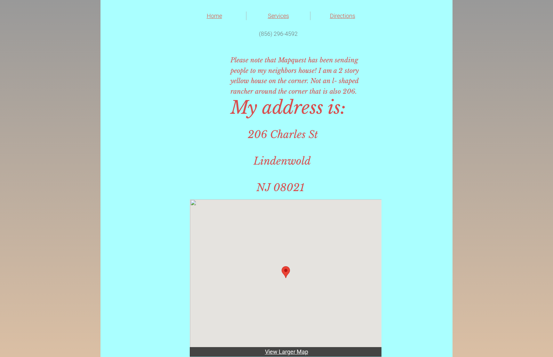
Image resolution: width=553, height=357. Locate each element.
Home (214, 15)
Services (278, 15)
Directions (342, 15)
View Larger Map (286, 351)
